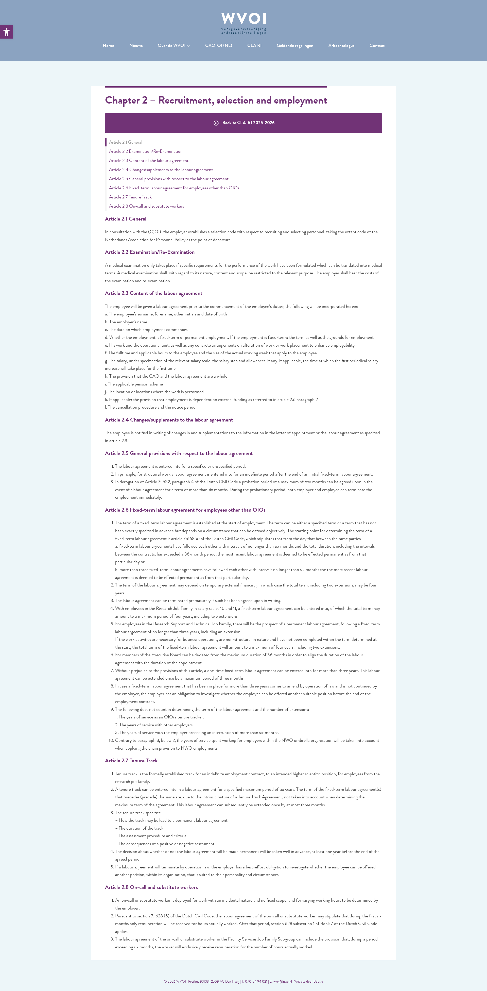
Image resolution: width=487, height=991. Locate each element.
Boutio (318, 982)
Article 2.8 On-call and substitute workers (146, 206)
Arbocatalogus (341, 46)
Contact (377, 46)
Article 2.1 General (125, 142)
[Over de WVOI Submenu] (190, 46)
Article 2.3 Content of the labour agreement (148, 161)
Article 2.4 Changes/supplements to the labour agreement (161, 170)
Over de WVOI (171, 46)
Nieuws (136, 46)
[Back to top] (474, 978)
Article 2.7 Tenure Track (130, 197)
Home (108, 46)
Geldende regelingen (295, 46)
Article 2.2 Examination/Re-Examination (146, 151)
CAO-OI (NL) (218, 46)
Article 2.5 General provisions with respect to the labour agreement (169, 179)
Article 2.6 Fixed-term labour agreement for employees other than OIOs (174, 188)
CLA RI (254, 46)
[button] (6, 32)
